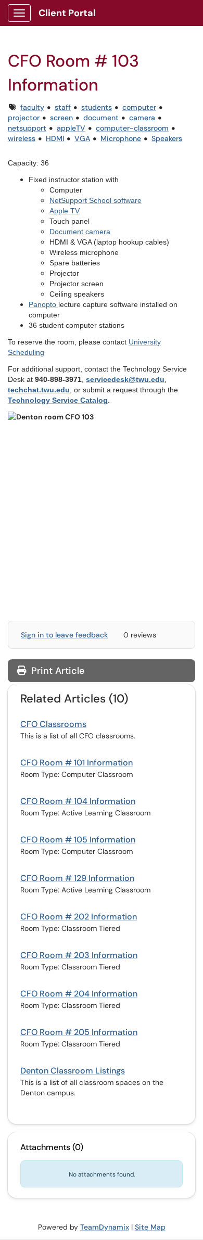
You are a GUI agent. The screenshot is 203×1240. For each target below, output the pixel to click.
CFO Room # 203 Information (78, 955)
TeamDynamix (104, 1227)
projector (24, 117)
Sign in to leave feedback (64, 635)
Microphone (120, 138)
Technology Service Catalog (58, 400)
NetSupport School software (95, 200)
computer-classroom (132, 128)
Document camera (79, 231)
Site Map (150, 1227)
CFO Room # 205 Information (78, 1032)
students (96, 107)
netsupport (27, 128)
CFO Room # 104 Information (77, 801)
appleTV (71, 128)
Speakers (166, 138)
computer (139, 107)
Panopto (42, 304)
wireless (21, 138)
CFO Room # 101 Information (76, 762)
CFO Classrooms (53, 724)
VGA (82, 138)
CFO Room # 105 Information (77, 839)
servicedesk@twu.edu (125, 379)
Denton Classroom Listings (72, 1070)
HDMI (55, 138)
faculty (32, 107)
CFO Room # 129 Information (77, 878)
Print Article (56, 670)
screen (61, 117)
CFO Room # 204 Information (78, 993)
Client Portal (67, 13)
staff (63, 107)
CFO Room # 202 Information (78, 916)
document (101, 117)
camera (142, 117)
